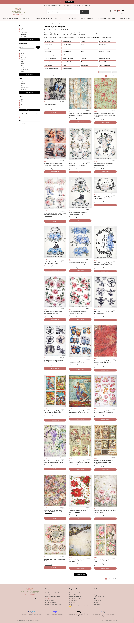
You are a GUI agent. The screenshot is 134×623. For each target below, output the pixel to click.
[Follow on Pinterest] (35, 598)
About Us (72, 602)
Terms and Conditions (75, 593)
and (101, 37)
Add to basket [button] (55, 112)
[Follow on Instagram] (29, 598)
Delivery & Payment (75, 596)
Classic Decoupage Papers (44, 18)
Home (45, 23)
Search (84, 12)
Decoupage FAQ (67, 5)
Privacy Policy (73, 595)
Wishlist (96, 602)
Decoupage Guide (99, 596)
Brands (81, 5)
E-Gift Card (87, 5)
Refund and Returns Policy (76, 598)
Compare (97, 604)
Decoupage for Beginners (50, 5)
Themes (75, 5)
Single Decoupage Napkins (10, 18)
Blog (60, 5)
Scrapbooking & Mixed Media (106, 18)
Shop (95, 595)
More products (80, 574)
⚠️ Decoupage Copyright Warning (79, 606)
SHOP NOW (69, 2)
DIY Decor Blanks (72, 18)
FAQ (70, 604)
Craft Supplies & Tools (87, 18)
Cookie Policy (73, 600)
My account (97, 600)
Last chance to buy (125, 18)
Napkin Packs (27, 18)
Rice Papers (58, 18)
